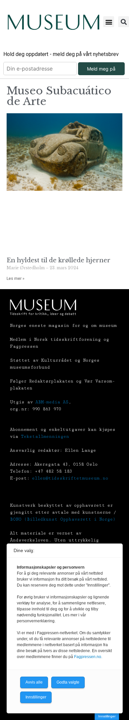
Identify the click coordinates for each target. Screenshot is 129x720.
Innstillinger (106, 716)
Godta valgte (68, 682)
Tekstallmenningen (45, 436)
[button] (108, 21)
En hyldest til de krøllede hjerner (58, 260)
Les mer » (15, 278)
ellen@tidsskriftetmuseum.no (70, 478)
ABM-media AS (51, 402)
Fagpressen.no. (88, 656)
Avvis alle (34, 682)
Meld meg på (101, 69)
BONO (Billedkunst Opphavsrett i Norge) (62, 519)
